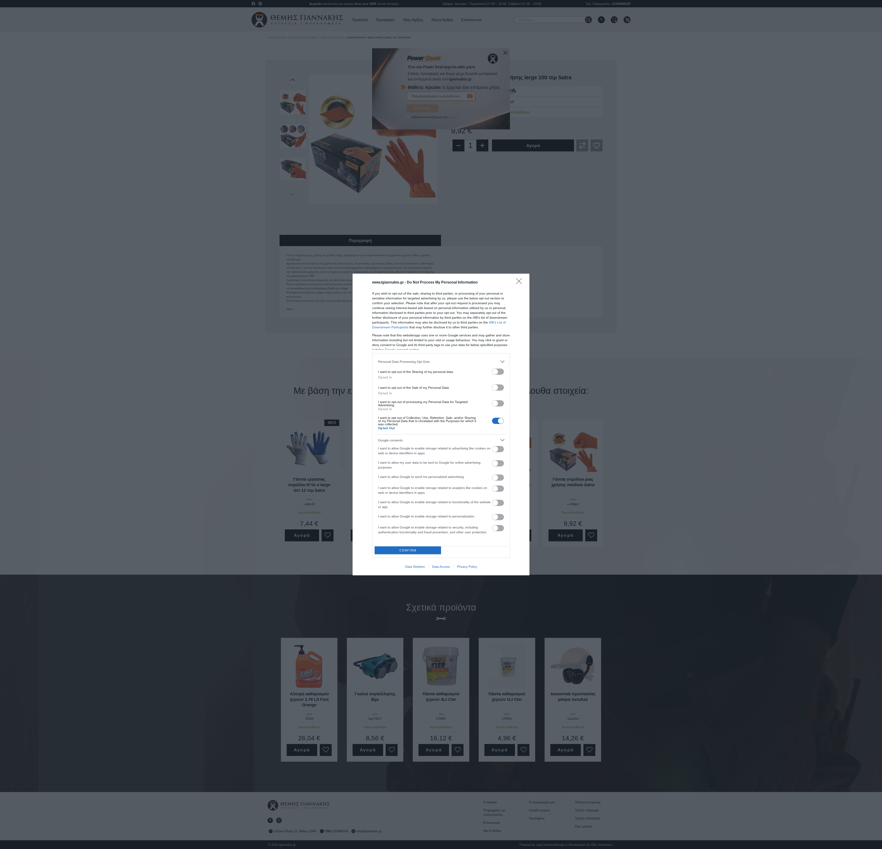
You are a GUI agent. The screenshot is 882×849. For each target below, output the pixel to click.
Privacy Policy (467, 566)
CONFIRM (407, 550)
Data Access (441, 566)
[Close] (520, 282)
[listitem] (441, 361)
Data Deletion (415, 566)
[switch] (498, 372)
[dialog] (441, 424)
